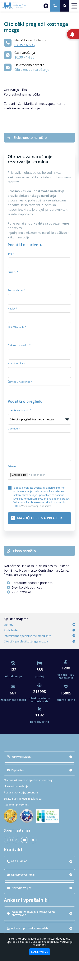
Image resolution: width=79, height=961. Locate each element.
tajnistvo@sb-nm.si (23, 874)
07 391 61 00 (19, 861)
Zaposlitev (17, 770)
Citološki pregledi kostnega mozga (26, 641)
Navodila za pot (21, 888)
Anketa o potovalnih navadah (29, 928)
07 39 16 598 (24, 45)
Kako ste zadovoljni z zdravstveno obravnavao (33, 913)
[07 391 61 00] (55, 5)
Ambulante (11, 630)
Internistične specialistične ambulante (27, 636)
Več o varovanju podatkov (36, 506)
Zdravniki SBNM (21, 757)
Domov (8, 624)
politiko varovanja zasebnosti (52, 943)
